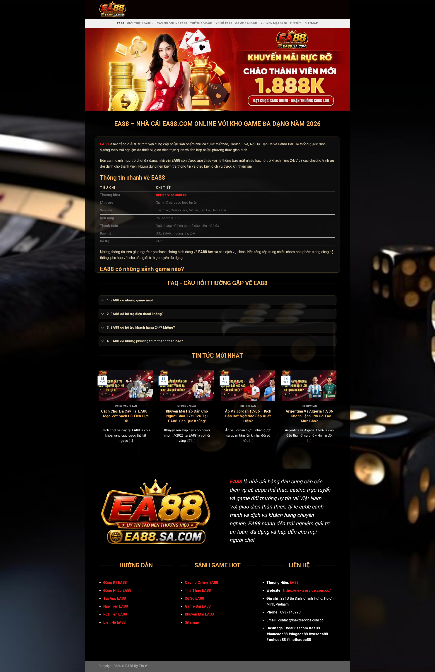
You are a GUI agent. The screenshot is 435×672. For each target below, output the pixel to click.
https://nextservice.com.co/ (307, 590)
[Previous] (97, 412)
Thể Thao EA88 (201, 23)
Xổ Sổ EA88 (223, 23)
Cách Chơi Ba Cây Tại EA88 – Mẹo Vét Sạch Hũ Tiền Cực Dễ (126, 416)
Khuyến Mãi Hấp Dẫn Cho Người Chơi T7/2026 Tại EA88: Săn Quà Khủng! (187, 416)
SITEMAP (311, 23)
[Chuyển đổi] (102, 300)
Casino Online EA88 (172, 23)
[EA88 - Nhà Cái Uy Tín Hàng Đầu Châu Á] (118, 9)
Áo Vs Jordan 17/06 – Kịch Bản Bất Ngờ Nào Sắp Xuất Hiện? (248, 416)
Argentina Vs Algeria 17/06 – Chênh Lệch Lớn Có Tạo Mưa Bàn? (309, 416)
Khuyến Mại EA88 (274, 23)
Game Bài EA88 (246, 23)
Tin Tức (296, 23)
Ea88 (120, 23)
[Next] (337, 412)
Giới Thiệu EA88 (138, 23)
